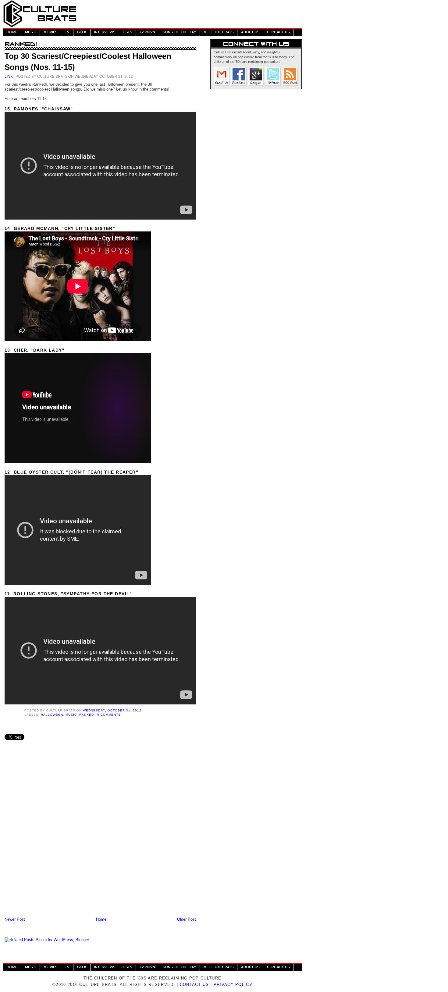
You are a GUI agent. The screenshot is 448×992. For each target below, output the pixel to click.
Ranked (86, 714)
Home (101, 919)
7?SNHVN (147, 32)
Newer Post (15, 919)
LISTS (127, 32)
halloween (52, 714)
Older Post (186, 919)
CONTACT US (278, 32)
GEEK (82, 32)
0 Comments (109, 714)
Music (71, 714)
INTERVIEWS (104, 32)
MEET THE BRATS (218, 32)
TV (67, 32)
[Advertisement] (191, 13)
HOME (12, 32)
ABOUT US (250, 32)
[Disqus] (100, 836)
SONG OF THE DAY (179, 32)
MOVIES (50, 32)
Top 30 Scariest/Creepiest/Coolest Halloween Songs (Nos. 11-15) (88, 62)
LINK (9, 76)
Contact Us (194, 984)
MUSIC (30, 32)
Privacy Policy (233, 984)
